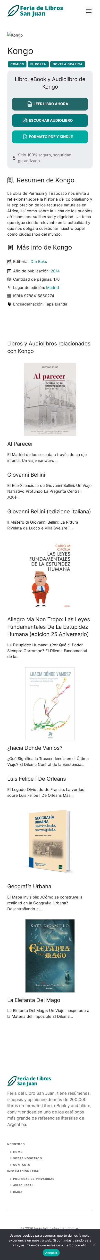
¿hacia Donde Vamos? (34, 748)
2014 (55, 271)
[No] (94, 1244)
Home (17, 1152)
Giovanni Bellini (26, 475)
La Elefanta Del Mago (33, 1000)
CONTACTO (22, 1165)
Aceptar (51, 1253)
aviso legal (23, 1185)
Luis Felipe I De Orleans (36, 779)
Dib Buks (39, 261)
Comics (17, 64)
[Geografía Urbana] (50, 875)
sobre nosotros (27, 1158)
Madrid (52, 287)
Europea (38, 64)
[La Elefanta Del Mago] (50, 989)
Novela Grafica (68, 64)
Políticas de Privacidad (34, 1179)
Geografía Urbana (29, 886)
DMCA (17, 1192)
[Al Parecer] (50, 433)
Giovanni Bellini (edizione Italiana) (49, 511)
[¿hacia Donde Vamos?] (50, 737)
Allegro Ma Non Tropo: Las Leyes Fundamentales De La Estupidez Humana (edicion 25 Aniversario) (48, 627)
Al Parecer (20, 444)
